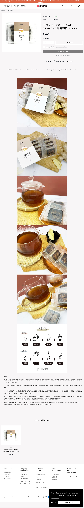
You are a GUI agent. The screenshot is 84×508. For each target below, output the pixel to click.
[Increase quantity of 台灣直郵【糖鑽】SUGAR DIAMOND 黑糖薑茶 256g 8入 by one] (52, 42)
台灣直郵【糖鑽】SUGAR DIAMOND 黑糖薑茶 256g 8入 (11, 450)
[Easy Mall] (42, 6)
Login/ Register (40, 474)
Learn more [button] (55, 498)
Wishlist (38, 485)
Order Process (40, 477)
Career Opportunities (24, 477)
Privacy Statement (25, 481)
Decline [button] (53, 502)
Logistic (38, 479)
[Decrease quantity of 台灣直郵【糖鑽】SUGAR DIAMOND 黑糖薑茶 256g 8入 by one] (45, 42)
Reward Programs (41, 487)
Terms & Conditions (26, 484)
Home (3, 10)
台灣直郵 (23, 6)
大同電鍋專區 (8, 6)
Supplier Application (7, 477)
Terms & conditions (61, 47)
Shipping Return (41, 482)
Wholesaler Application (7, 473)
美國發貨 (16, 6)
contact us (23, 474)
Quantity (46, 38)
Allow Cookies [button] (69, 502)
